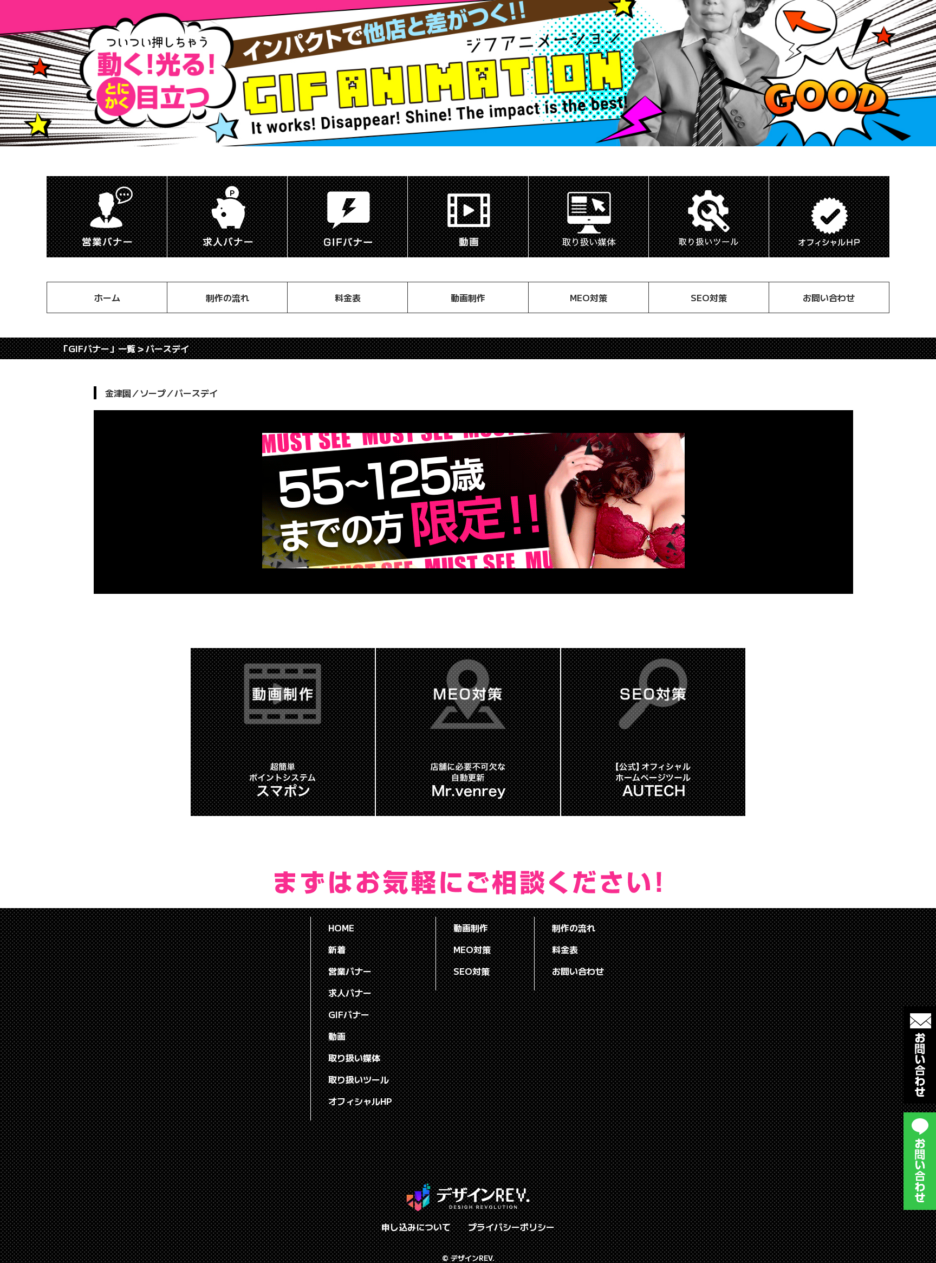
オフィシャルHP (360, 1100)
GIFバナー (348, 1014)
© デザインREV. (468, 1258)
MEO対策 (588, 297)
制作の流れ (227, 297)
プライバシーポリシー (511, 1226)
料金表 (348, 297)
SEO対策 (709, 297)
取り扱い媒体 (354, 1057)
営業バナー (350, 970)
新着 (337, 949)
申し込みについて (416, 1226)
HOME (341, 927)
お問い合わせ (829, 297)
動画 (337, 1035)
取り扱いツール (358, 1079)
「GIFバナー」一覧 (97, 348)
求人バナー (350, 992)
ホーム (107, 297)
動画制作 (468, 297)
